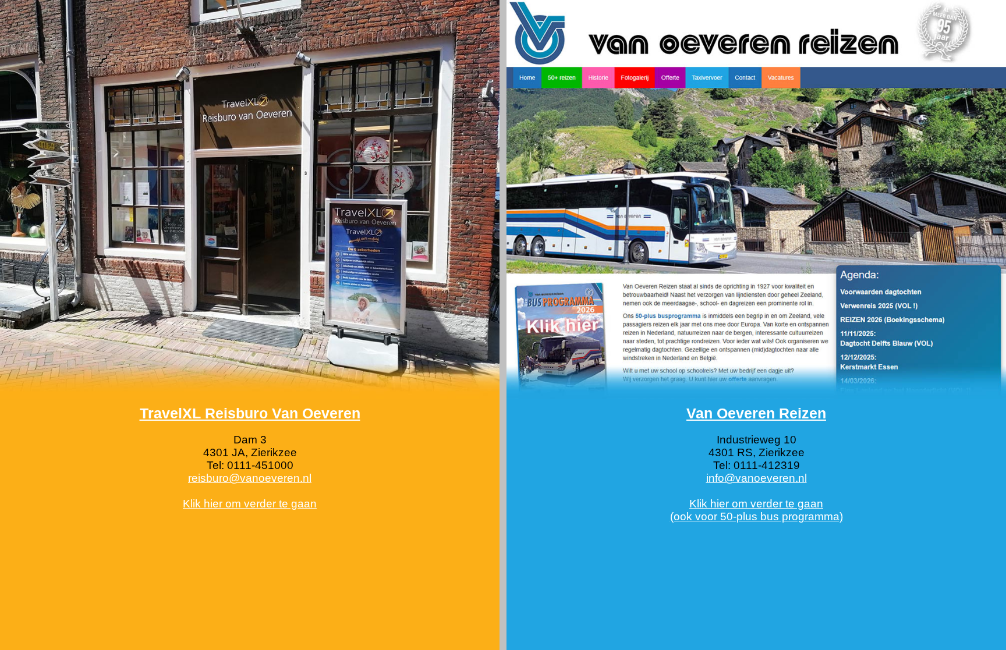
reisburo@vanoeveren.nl (249, 478)
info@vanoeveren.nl (756, 478)
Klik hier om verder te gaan (250, 504)
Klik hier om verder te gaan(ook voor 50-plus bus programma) (756, 510)
